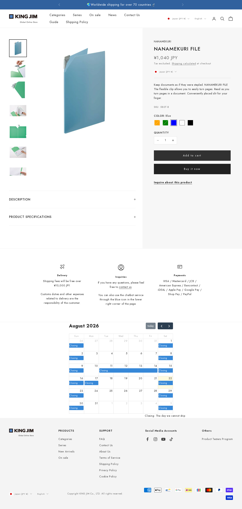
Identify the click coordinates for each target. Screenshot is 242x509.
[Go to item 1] (18, 48)
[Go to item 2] (18, 69)
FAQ (102, 439)
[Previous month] (161, 325)
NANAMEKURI (162, 41)
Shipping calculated (184, 63)
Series (77, 15)
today (151, 326)
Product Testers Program (217, 439)
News (112, 15)
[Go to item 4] (18, 111)
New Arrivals (66, 451)
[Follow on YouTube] (163, 439)
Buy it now (192, 169)
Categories (57, 15)
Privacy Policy (108, 470)
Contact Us (132, 15)
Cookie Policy (108, 476)
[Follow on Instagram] (155, 439)
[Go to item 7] (18, 173)
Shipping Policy (77, 22)
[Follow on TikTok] (171, 439)
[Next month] (169, 325)
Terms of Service (109, 458)
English (198, 18)
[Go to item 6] (18, 152)
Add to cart (192, 155)
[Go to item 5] (18, 131)
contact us (125, 287)
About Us (104, 451)
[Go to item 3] (18, 90)
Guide (54, 22)
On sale (95, 15)
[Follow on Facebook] (147, 439)
